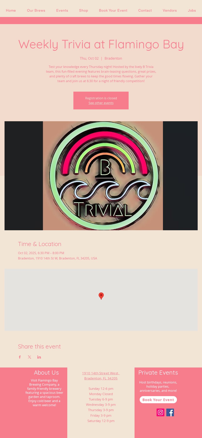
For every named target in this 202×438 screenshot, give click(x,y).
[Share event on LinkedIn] (39, 357)
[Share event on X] (29, 357)
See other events (101, 103)
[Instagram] (160, 412)
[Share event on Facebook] (20, 357)
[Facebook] (170, 412)
